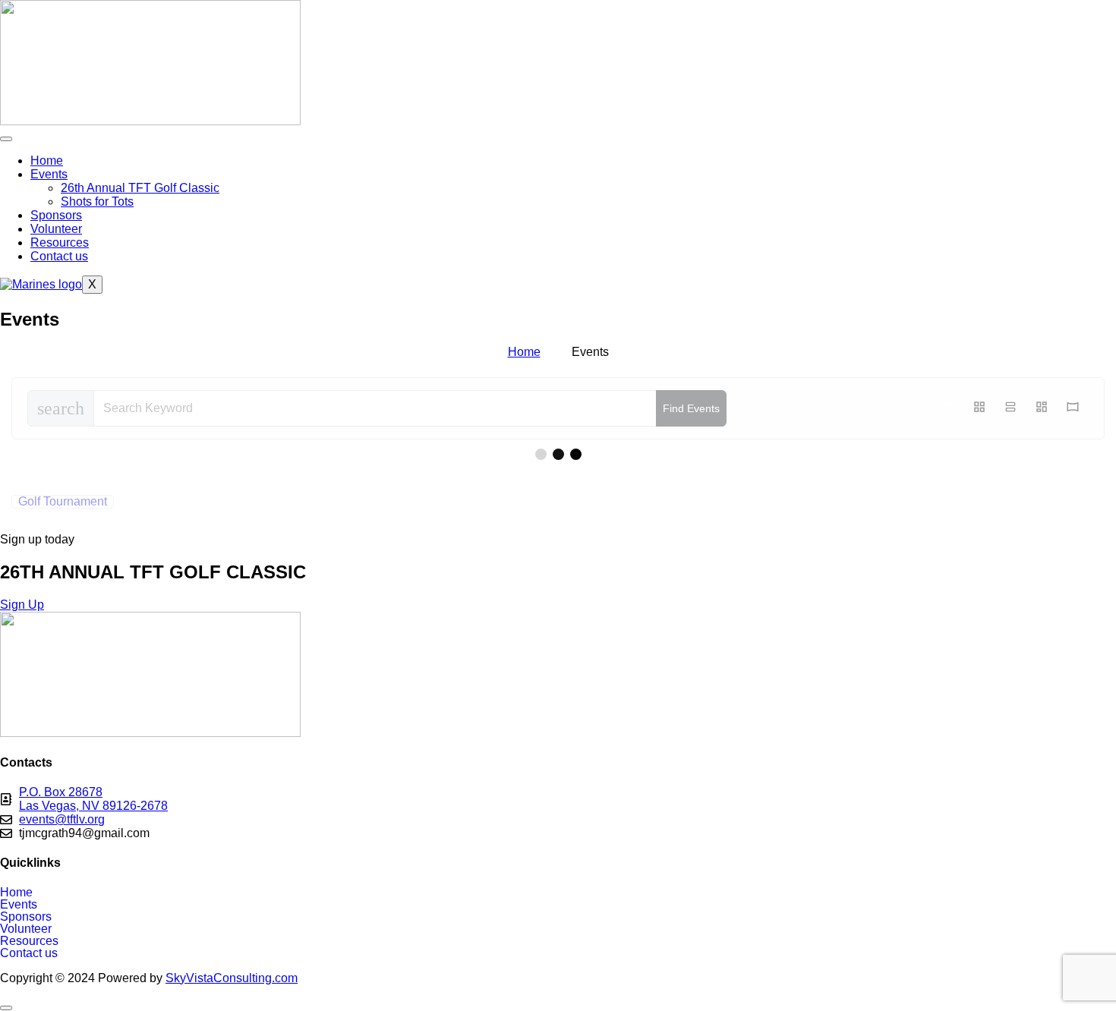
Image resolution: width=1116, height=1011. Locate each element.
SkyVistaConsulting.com (232, 978)
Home (46, 160)
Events (49, 174)
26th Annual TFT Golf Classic (140, 187)
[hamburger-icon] (6, 139)
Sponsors (56, 215)
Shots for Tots (97, 201)
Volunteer (56, 228)
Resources (59, 242)
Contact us (59, 256)
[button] (558, 905)
